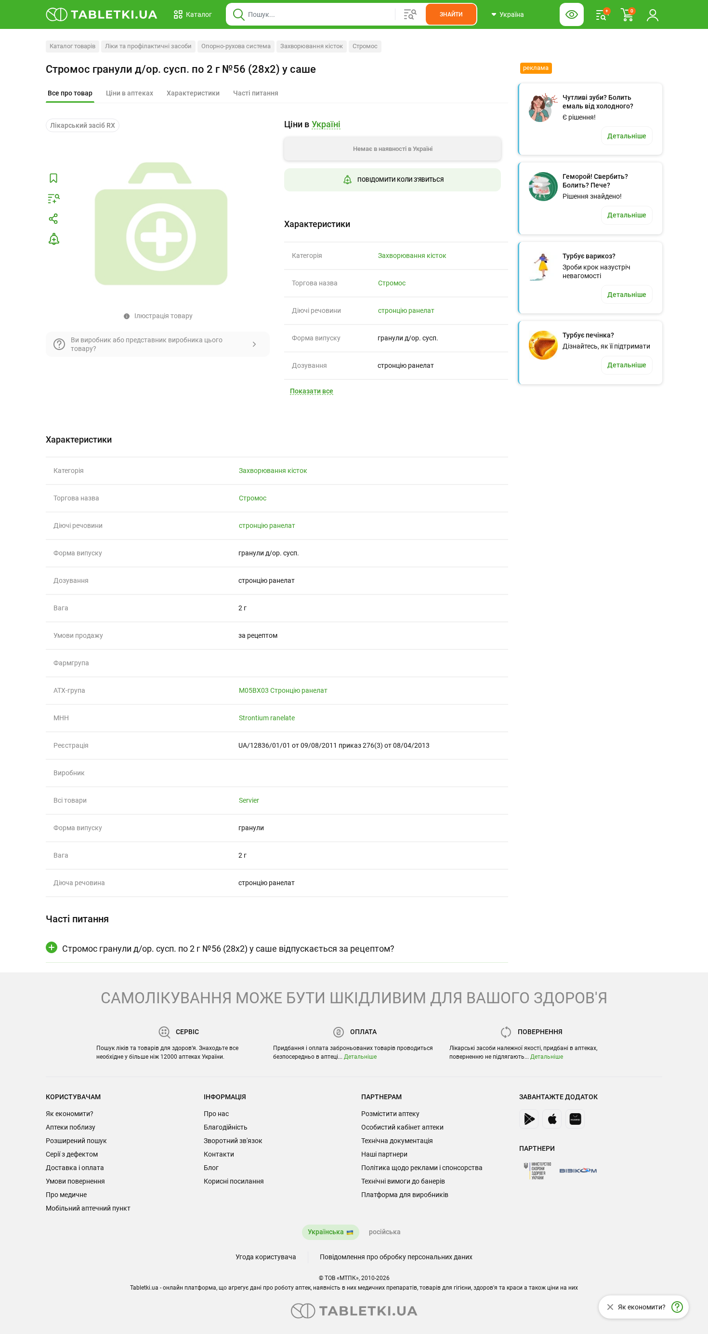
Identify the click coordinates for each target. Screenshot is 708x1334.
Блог (211, 1168)
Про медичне (66, 1195)
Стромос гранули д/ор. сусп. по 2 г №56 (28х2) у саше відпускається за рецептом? (228, 948)
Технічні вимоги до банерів (403, 1181)
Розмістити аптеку (390, 1114)
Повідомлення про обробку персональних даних (396, 1257)
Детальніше (360, 1056)
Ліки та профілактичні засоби (148, 46)
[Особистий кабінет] (652, 14)
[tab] (70, 93)
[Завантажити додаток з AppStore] (552, 1119)
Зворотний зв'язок (233, 1141)
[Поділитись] (53, 219)
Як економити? (69, 1114)
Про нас (216, 1114)
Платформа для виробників (404, 1195)
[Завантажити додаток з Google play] (528, 1119)
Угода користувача (266, 1257)
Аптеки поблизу (70, 1127)
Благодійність (226, 1127)
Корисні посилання (234, 1181)
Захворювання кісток (311, 46)
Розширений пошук (76, 1141)
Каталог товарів (72, 46)
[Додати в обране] (53, 178)
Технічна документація (397, 1141)
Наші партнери (384, 1154)
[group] (392, 163)
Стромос (365, 46)
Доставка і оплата (75, 1168)
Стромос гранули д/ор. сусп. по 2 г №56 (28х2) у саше (181, 69)
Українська (326, 1232)
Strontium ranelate (267, 718)
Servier (249, 800)
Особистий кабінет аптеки (402, 1127)
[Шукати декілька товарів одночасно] (410, 14)
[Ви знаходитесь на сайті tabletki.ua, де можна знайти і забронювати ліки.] (102, 14)
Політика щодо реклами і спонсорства (422, 1168)
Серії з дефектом (72, 1154)
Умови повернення (75, 1181)
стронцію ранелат (406, 310)
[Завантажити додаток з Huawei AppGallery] (575, 1119)
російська (385, 1232)
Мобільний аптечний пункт (88, 1208)
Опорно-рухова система (236, 46)
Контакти (219, 1154)
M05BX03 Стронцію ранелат (283, 690)
